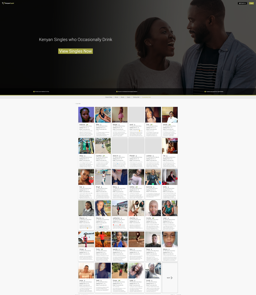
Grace (115, 280)
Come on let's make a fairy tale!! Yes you (86, 193)
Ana (147, 125)
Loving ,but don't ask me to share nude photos (170, 255)
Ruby (98, 249)
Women (116, 97)
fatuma (98, 218)
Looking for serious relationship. (136, 286)
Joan (165, 218)
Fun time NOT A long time (118, 193)
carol (131, 125)
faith (97, 280)
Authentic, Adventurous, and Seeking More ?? (103, 255)
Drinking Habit (136, 97)
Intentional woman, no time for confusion (136, 162)
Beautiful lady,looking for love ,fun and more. (86, 286)
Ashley (132, 187)
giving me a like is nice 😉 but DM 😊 (136, 130)
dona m (115, 156)
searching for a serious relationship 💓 (119, 162)
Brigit (98, 187)
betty (165, 187)
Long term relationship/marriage (153, 286)
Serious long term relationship (152, 224)
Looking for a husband (134, 193)
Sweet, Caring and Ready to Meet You (170, 193)
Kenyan (122, 97)
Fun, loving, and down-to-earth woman (86, 162)
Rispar (115, 125)
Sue (80, 187)
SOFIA (165, 125)
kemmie (149, 187)
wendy (115, 249)
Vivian (81, 249)
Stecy (81, 156)
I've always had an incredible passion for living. (103, 162)
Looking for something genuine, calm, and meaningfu (170, 130)
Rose (148, 249)
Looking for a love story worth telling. (119, 130)
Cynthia (99, 156)
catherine (116, 218)
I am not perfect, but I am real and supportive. (153, 162)
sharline (132, 218)
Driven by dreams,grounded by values (119, 255)
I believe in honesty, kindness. (102, 193)
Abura (165, 249)
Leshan (149, 156)
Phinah (132, 156)
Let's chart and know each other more (86, 130)
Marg (115, 187)
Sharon (82, 218)
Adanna (82, 125)
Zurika (148, 218)
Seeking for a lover (150, 130)
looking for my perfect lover (169, 224)
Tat (164, 156)
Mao (97, 125)
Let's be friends (99, 224)
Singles (128, 97)
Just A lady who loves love (168, 162)
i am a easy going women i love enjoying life (153, 255)
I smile (97, 130)
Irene (81, 280)
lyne (131, 249)
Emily (148, 280)
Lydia (131, 280)
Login (251, 3)
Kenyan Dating (108, 97)
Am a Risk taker (116, 286)
